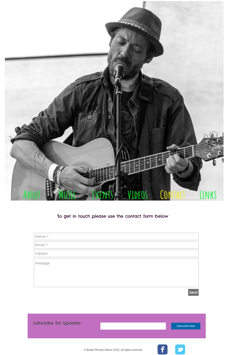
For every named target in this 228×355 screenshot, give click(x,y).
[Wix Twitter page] (180, 349)
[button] (168, 212)
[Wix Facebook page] (162, 349)
